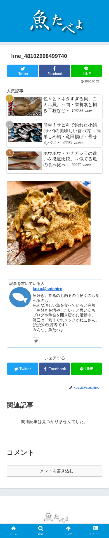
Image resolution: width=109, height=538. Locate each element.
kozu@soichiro (47, 289)
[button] (98, 474)
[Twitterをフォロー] (36, 341)
